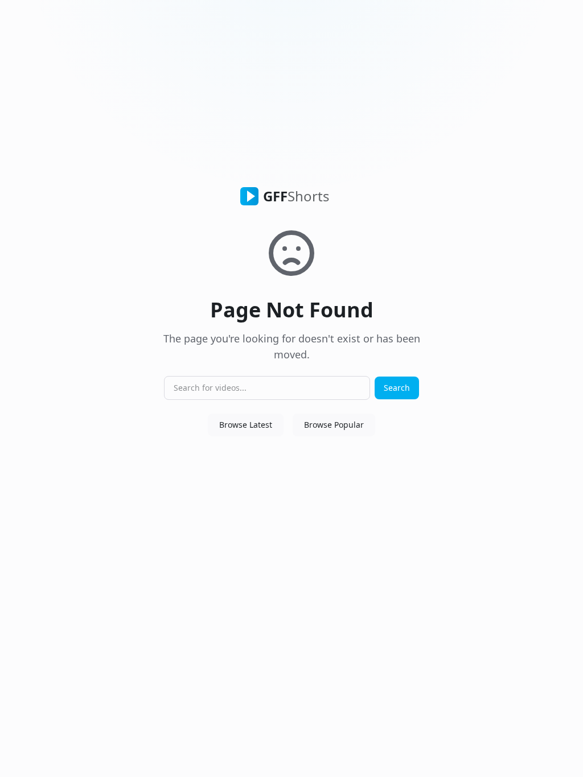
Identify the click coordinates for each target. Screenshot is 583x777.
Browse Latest (245, 424)
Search (397, 387)
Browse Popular (334, 424)
